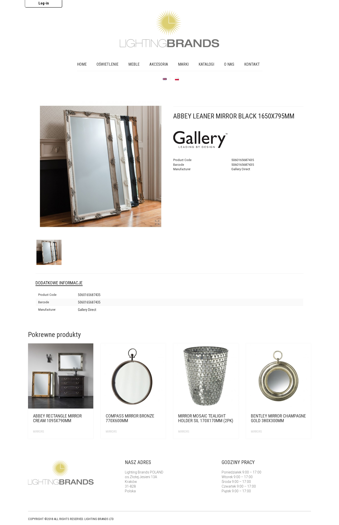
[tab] (62, 283)
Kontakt (252, 64)
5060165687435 (89, 295)
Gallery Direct (87, 310)
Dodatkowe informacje (59, 282)
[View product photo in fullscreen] (157, 223)
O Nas (229, 64)
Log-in (43, 3)
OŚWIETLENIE (107, 64)
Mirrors (38, 431)
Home (82, 64)
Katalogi (206, 64)
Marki (183, 64)
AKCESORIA (158, 64)
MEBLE (133, 64)
